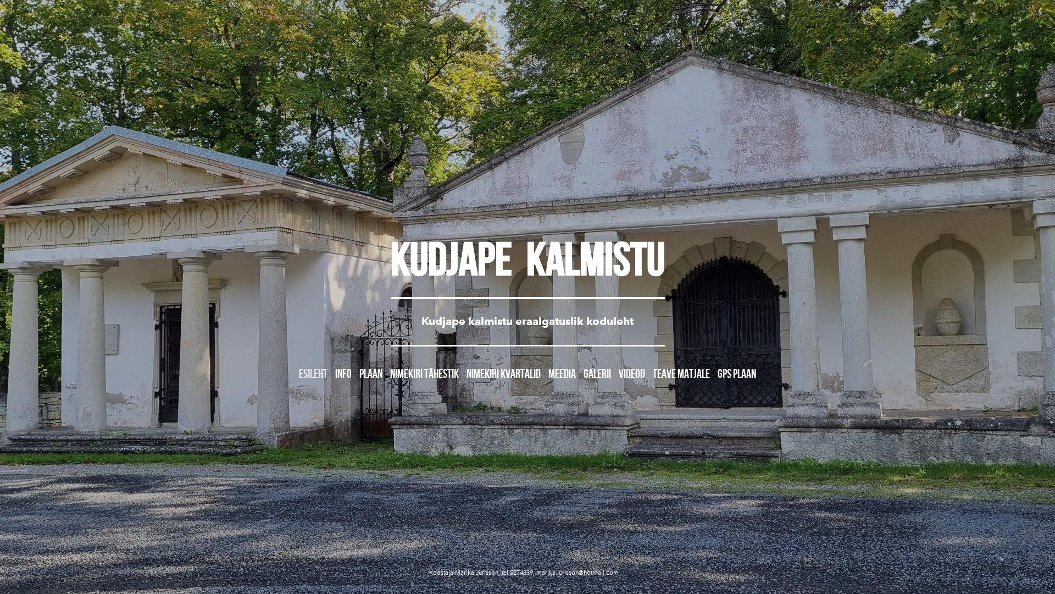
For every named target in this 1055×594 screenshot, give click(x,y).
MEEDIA (562, 373)
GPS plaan (737, 373)
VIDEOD (632, 373)
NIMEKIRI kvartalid (504, 373)
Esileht (313, 373)
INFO (343, 373)
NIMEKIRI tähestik (424, 373)
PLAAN (370, 373)
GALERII (597, 373)
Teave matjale (681, 373)
